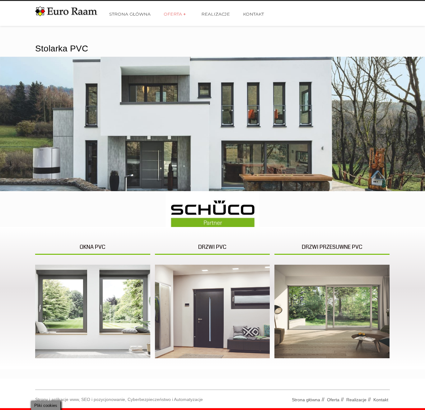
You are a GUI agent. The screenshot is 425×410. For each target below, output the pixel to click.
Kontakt (253, 14)
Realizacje (215, 14)
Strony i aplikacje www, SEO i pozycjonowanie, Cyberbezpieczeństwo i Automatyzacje (119, 399)
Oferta (175, 14)
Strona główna (130, 14)
